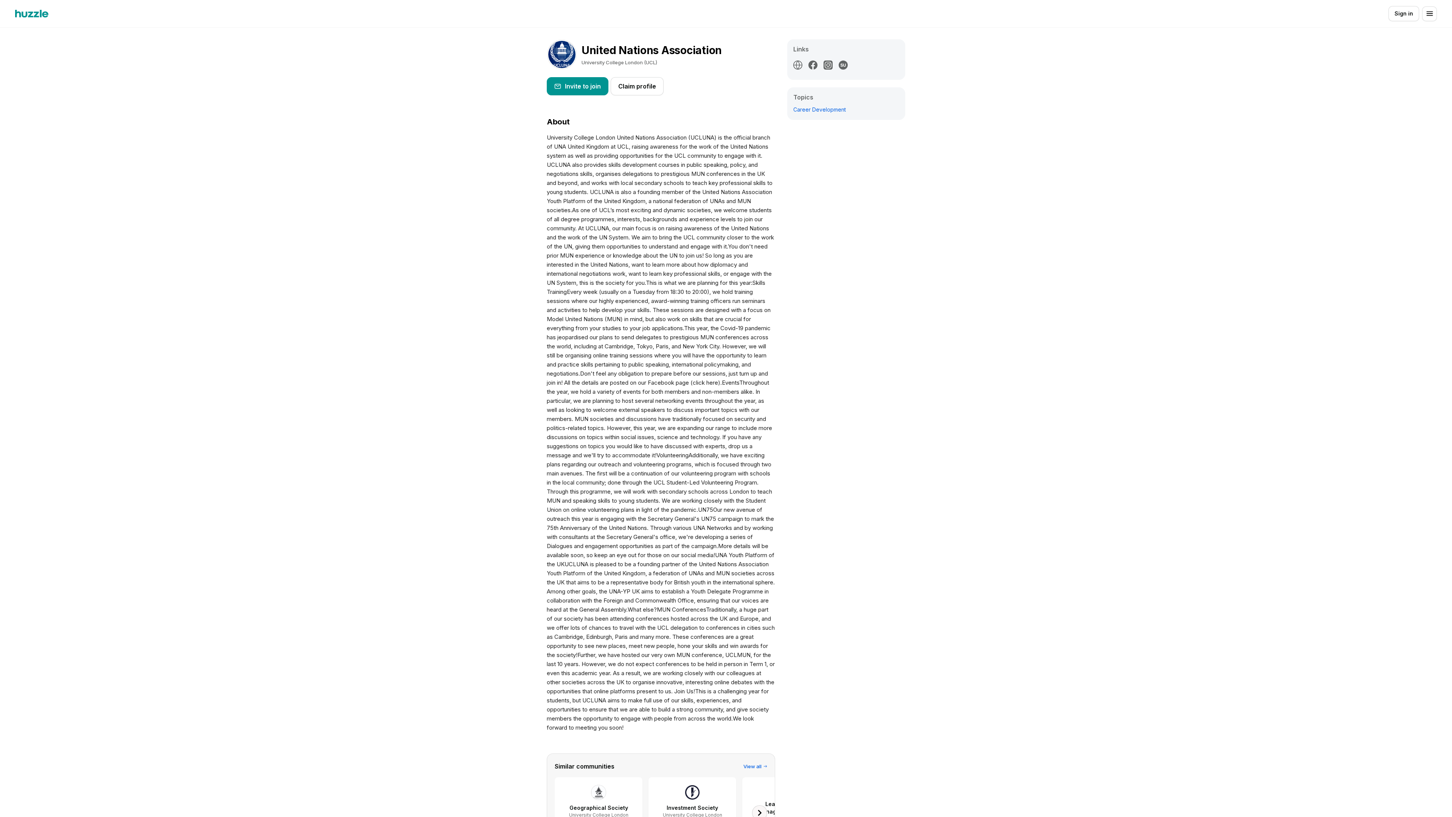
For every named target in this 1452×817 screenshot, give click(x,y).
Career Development (819, 109)
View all (752, 766)
